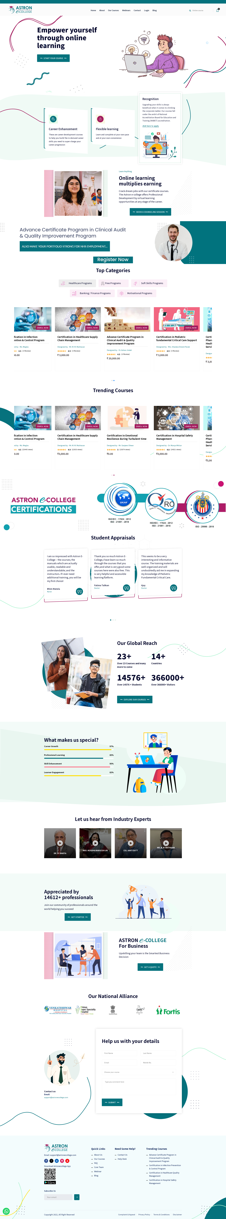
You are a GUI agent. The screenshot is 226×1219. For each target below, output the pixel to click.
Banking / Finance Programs (95, 293)
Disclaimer (177, 1214)
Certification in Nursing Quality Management (86, 338)
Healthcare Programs (80, 283)
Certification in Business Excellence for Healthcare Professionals (132, 340)
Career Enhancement (63, 129)
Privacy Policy (144, 1214)
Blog (154, 10)
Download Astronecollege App (57, 1166)
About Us (98, 1154)
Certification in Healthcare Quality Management (38, 338)
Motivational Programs (139, 293)
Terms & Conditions (161, 1214)
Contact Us (122, 1154)
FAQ (96, 1163)
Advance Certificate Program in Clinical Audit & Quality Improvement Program (162, 1157)
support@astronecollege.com (56, 1097)
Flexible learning (107, 129)
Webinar (97, 1171)
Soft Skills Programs (152, 283)
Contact (137, 10)
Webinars (126, 10)
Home (93, 10)
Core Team (99, 1167)
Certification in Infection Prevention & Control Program (185, 338)
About (102, 10)
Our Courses (113, 10)
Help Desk (122, 1158)
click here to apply (150, 126)
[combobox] (139, 1072)
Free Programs (113, 283)
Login (146, 10)
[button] (112, 380)
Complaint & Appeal (126, 1214)
